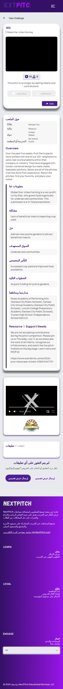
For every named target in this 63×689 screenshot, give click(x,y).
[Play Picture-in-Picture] (48, 411)
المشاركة (25, 523)
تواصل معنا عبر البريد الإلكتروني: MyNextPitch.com (26, 532)
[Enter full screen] (53, 411)
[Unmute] (15, 411)
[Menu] (53, 6)
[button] (57, 588)
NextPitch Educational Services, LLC (36, 684)
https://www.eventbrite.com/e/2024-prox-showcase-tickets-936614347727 (32, 360)
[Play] (10, 411)
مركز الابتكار (54, 554)
